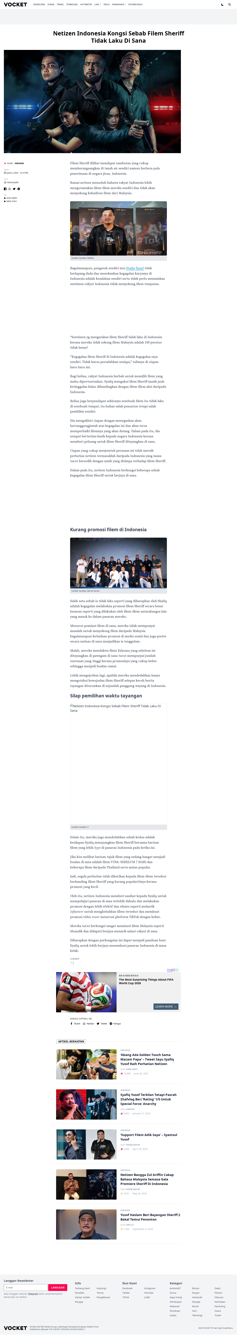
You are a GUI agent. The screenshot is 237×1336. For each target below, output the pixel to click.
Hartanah (197, 1297)
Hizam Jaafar (13, 182)
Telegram (33, 1293)
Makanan (175, 1306)
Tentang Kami (82, 1288)
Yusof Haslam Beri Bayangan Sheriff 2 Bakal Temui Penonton (150, 1217)
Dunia (173, 1292)
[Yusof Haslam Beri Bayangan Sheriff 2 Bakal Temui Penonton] (86, 1224)
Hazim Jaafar (133, 1145)
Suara (218, 1310)
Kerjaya (79, 1301)
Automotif (86, 4)
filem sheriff (11, 198)
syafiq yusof (11, 201)
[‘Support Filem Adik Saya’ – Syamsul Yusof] (86, 1144)
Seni (194, 1310)
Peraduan (175, 1310)
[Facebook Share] (5, 189)
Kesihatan (220, 1301)
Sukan (51, 4)
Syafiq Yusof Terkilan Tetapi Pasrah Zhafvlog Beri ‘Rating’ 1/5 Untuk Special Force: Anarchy (148, 1099)
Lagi (96, 4)
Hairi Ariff (132, 1069)
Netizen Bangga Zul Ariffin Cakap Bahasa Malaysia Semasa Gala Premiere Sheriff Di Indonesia (147, 1179)
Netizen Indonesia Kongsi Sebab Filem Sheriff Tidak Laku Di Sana (118, 36)
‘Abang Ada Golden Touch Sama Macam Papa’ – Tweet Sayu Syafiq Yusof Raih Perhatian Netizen (147, 1059)
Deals (107, 4)
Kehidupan (39, 4)
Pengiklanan (103, 1297)
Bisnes (195, 1288)
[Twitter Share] (14, 189)
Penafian (79, 1292)
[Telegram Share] (18, 189)
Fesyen (196, 1292)
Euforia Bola (135, 4)
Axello (130, 1225)
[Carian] (229, 4)
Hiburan (19, 163)
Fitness (218, 1292)
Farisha (130, 1109)
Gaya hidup (176, 1297)
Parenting (220, 1306)
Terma (100, 1292)
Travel (60, 4)
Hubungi (101, 1288)
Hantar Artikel (82, 1297)
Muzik (195, 1306)
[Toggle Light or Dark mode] (222, 4)
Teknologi (72, 4)
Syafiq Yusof (135, 268)
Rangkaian (118, 4)
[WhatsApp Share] (9, 189)
